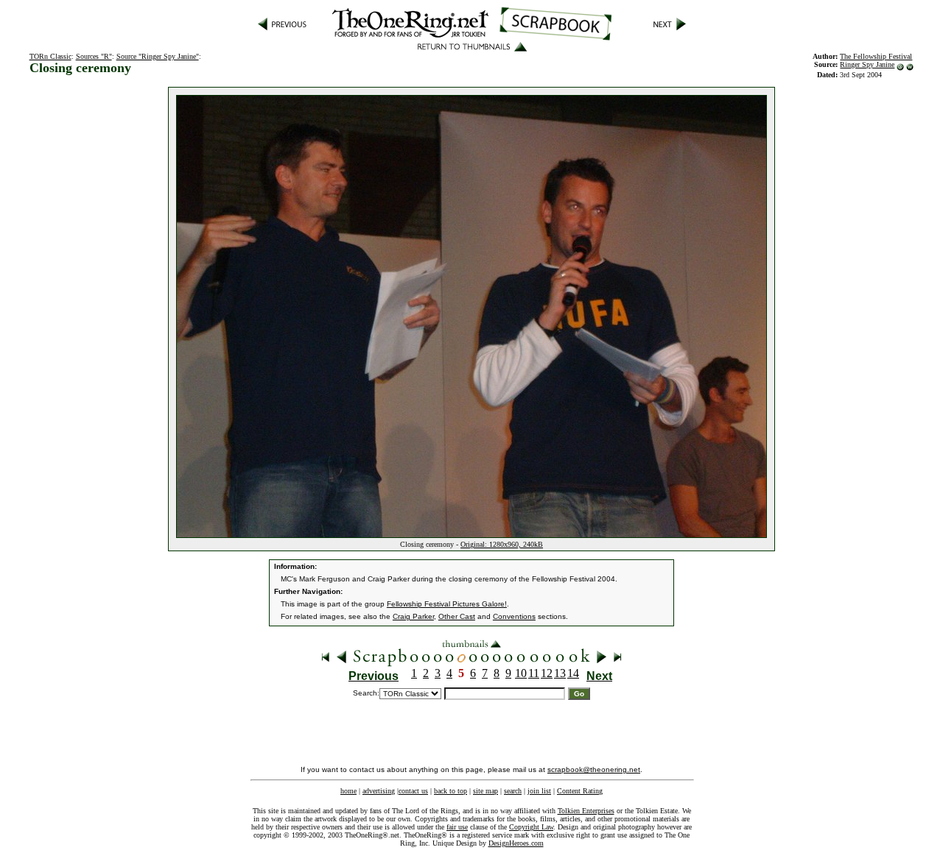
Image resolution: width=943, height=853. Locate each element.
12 (547, 673)
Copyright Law (531, 827)
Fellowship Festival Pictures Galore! (447, 604)
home (348, 791)
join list (539, 791)
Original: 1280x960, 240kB (501, 544)
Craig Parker (413, 616)
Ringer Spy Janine (867, 64)
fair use (457, 827)
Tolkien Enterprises (586, 811)
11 (533, 673)
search (513, 791)
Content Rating (580, 791)
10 (521, 673)
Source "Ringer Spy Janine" (157, 56)
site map (485, 791)
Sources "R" (94, 56)
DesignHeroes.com (516, 843)
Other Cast (456, 616)
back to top (450, 791)
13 (560, 673)
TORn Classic (50, 56)
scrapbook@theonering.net (593, 769)
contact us (413, 791)
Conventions (514, 616)
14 (573, 673)
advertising (378, 791)
